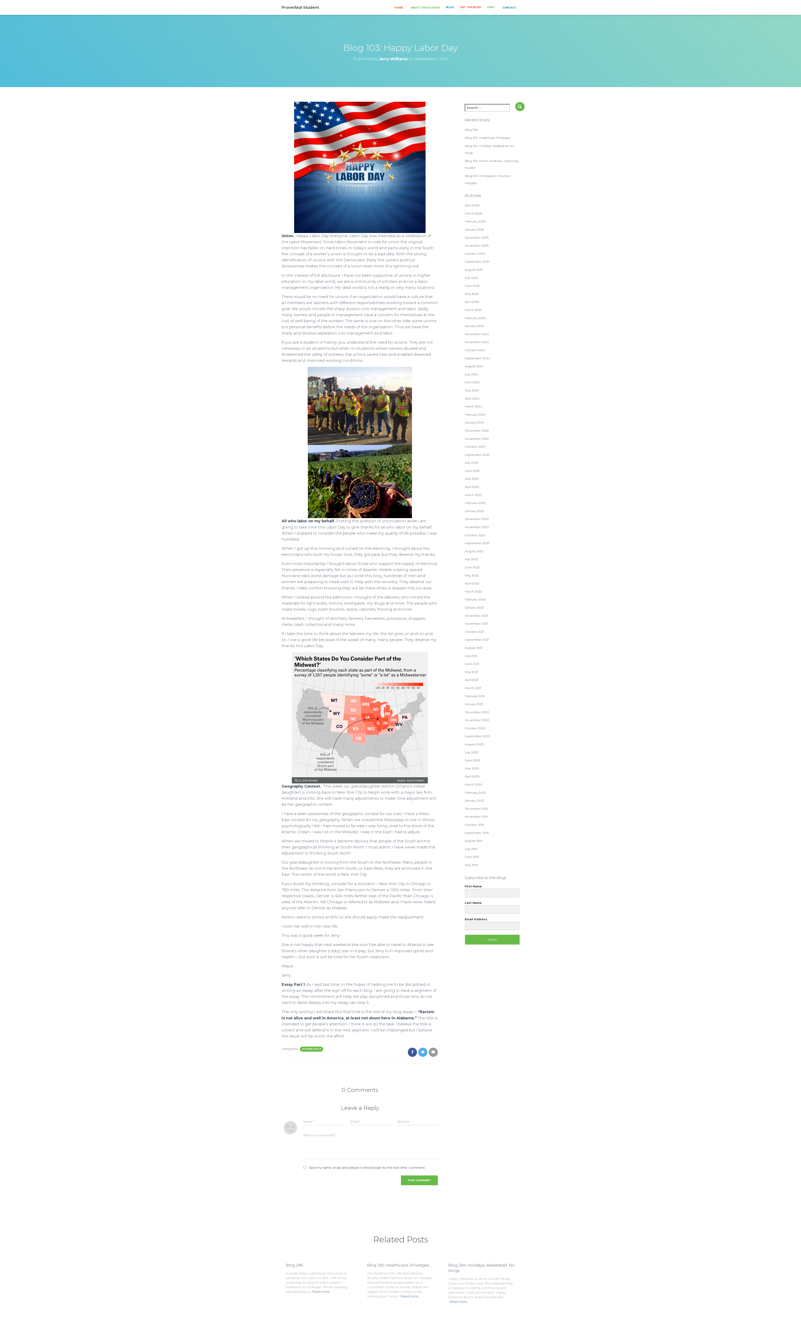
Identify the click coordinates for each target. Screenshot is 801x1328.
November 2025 (477, 245)
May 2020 (472, 768)
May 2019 (471, 865)
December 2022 (477, 519)
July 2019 (471, 849)
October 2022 (475, 535)
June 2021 (472, 664)
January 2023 (474, 511)
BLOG (450, 7)
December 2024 (477, 334)
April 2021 (472, 680)
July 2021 (471, 656)
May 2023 (472, 479)
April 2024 (472, 398)
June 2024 (472, 382)
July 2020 (472, 752)
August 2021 (473, 648)
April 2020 (472, 776)
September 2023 (477, 455)
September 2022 (477, 543)
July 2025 (471, 278)
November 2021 (476, 623)
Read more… (321, 1292)
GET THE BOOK (470, 7)
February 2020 (475, 792)
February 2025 (475, 318)
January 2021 (474, 704)
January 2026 (474, 229)
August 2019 (473, 841)
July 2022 (471, 559)
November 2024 (477, 342)
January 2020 (474, 800)
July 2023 (471, 463)
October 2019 (474, 825)
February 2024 (475, 414)
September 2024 (477, 358)
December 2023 (477, 430)
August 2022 (474, 551)
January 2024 (474, 422)
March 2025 (473, 310)
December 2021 (476, 616)
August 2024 (474, 366)
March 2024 (473, 406)
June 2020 (472, 760)
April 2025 (472, 302)
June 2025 (472, 286)
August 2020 (474, 744)
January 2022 (474, 607)
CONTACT (509, 7)
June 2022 (472, 567)
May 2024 (472, 390)
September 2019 (477, 833)
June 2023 (472, 471)
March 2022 (473, 591)
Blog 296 (471, 130)
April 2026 (472, 205)
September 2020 (477, 736)
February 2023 (475, 503)
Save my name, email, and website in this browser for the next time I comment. (367, 1168)
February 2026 (475, 221)
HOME (398, 7)
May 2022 (472, 575)
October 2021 (474, 632)
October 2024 (475, 350)
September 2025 (477, 261)
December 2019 (476, 809)
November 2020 (477, 720)
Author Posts (311, 1049)
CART (491, 7)
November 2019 (476, 816)
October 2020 (475, 728)
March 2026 (473, 213)
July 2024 (471, 374)
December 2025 (477, 237)
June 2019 (472, 857)
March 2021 (473, 688)
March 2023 (473, 495)
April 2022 (472, 583)
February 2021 (475, 696)
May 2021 (471, 672)
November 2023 (477, 439)
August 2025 (474, 270)
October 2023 (475, 447)
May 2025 (472, 294)
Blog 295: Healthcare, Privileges (487, 138)
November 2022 (477, 527)
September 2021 (477, 639)
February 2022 (475, 599)
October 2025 (475, 254)
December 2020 (477, 712)
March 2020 (473, 784)
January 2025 (474, 326)
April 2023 (472, 487)
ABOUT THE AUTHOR (425, 7)
